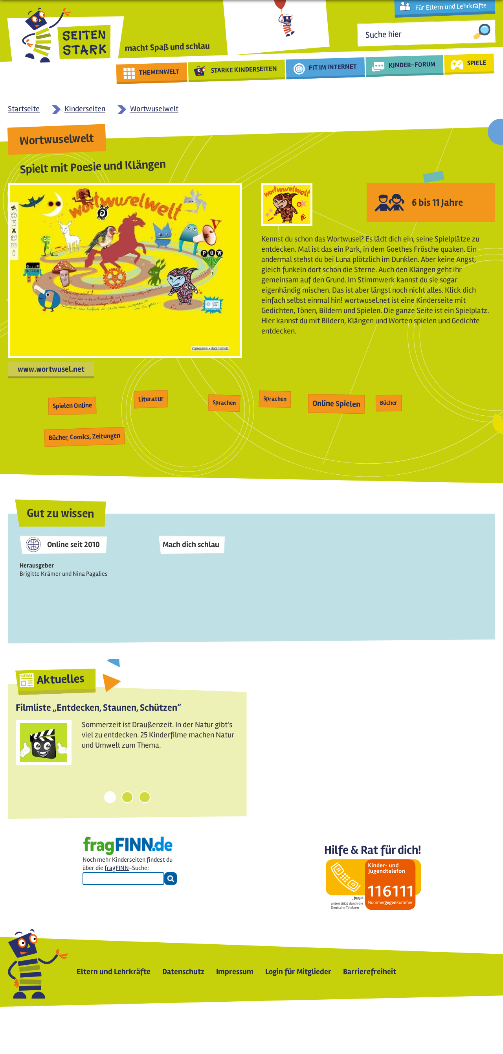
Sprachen (224, 403)
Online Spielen (336, 403)
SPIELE (476, 62)
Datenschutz (183, 972)
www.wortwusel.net (51, 369)
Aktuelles (60, 679)
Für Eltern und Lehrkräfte (451, 6)
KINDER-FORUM (412, 64)
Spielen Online (72, 405)
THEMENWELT (159, 72)
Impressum (234, 972)
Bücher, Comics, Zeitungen (85, 436)
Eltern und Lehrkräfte (114, 972)
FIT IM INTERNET (333, 67)
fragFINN (117, 868)
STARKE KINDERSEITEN (244, 69)
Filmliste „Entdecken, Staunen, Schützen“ (98, 707)
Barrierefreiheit (369, 972)
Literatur (151, 399)
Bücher (388, 402)
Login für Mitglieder (298, 972)
